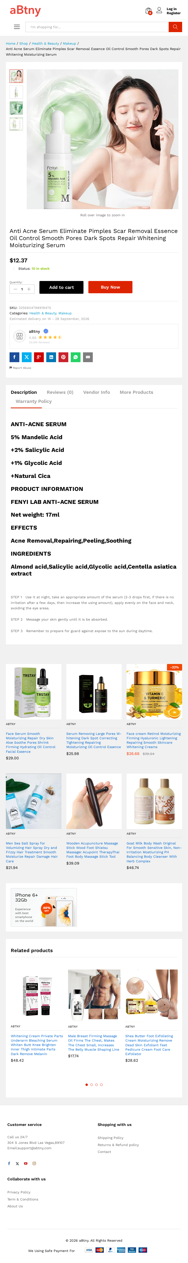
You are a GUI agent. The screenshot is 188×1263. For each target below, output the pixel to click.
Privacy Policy (18, 1192)
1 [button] (86, 1085)
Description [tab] (24, 392)
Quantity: (16, 282)
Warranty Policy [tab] (34, 401)
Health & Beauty (42, 313)
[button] (28, 716)
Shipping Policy (110, 1138)
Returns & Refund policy (118, 1145)
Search (175, 27)
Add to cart (61, 287)
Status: (24, 268)
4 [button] (101, 1085)
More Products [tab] (136, 392)
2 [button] (91, 1085)
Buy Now (110, 287)
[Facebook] (9, 1163)
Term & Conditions (22, 1199)
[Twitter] (17, 1163)
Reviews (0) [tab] (60, 392)
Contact (104, 1152)
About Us (15, 1206)
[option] (37, 1020)
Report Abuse (21, 368)
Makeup (65, 313)
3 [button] (96, 1085)
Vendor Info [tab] (96, 392)
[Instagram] (34, 1164)
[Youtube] (26, 1163)
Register (174, 13)
